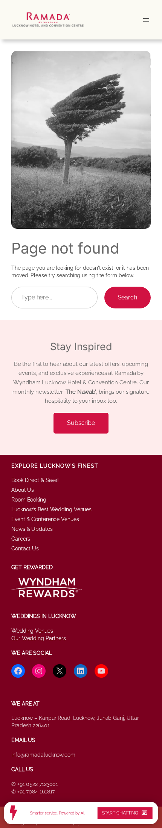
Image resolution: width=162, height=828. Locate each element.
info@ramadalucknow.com (43, 755)
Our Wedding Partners (38, 638)
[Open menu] (146, 19)
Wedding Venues (32, 631)
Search (127, 297)
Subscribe (81, 422)
